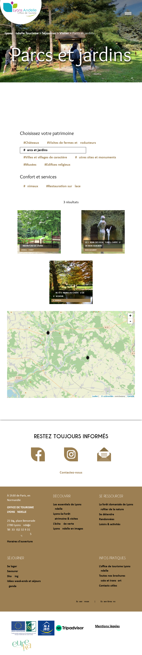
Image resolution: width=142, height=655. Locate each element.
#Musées (30, 165)
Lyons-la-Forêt (61, 513)
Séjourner (15, 558)
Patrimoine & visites (65, 518)
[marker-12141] (48, 333)
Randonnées (106, 519)
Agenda (11, 586)
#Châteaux (31, 143)
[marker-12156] (87, 357)
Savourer (12, 571)
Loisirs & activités (109, 524)
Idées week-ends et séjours (24, 581)
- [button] (130, 321)
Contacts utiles (108, 585)
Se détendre (106, 514)
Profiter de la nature (111, 509)
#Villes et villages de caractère (45, 157)
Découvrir (61, 496)
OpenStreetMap (107, 396)
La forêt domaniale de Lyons (116, 504)
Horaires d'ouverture (20, 541)
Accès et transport (110, 580)
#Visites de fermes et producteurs (71, 143)
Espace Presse (82, 601)
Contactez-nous (71, 472)
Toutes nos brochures (112, 575)
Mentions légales (107, 626)
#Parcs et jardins (35, 150)
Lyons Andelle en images (68, 528)
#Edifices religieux (57, 165)
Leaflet (95, 396)
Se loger (12, 566)
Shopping (12, 576)
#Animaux (31, 186)
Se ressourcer (111, 496)
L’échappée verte (63, 523)
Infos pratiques (112, 558)
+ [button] (130, 315)
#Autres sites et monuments (95, 157)
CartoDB (130, 396)
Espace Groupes (108, 601)
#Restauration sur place (63, 186)
